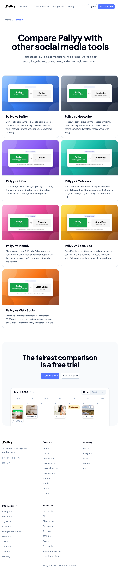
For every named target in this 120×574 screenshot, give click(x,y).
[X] (18, 458)
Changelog (48, 521)
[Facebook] (13, 458)
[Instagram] (8, 458)
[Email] (3, 458)
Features (87, 442)
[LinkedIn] (3, 463)
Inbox (86, 458)
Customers (48, 458)
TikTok (5, 541)
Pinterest (6, 536)
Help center (48, 511)
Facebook (7, 516)
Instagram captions (52, 551)
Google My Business (12, 531)
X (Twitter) (7, 521)
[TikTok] (8, 463)
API (84, 468)
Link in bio (87, 463)
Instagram (7, 511)
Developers (48, 526)
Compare (47, 541)
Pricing (46, 453)
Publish (86, 448)
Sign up (46, 477)
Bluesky (6, 556)
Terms (46, 487)
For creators (49, 473)
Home (46, 448)
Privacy (46, 492)
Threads (6, 551)
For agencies (49, 463)
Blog (45, 516)
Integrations (8, 505)
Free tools (48, 546)
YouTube (6, 546)
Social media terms (52, 556)
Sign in (92, 6)
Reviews (47, 531)
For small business (51, 468)
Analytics (87, 453)
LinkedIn (6, 526)
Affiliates (47, 536)
